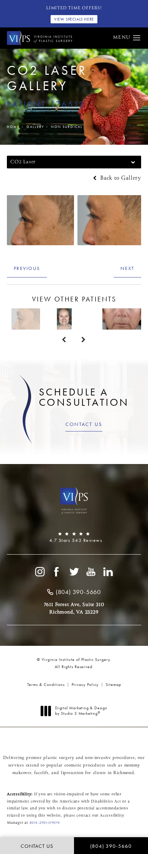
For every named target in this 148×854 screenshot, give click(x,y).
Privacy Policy (85, 684)
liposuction (72, 773)
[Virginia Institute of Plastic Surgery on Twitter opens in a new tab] (74, 572)
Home (13, 126)
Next (127, 268)
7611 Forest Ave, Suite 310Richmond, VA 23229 (74, 608)
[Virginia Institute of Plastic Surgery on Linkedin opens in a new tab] (108, 572)
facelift (41, 773)
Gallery (35, 126)
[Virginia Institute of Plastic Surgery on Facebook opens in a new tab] (57, 572)
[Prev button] (64, 339)
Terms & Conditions (46, 684)
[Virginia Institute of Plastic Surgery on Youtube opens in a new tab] (91, 572)
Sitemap (113, 684)
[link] (74, 537)
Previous (27, 268)
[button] (136, 38)
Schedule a (84, 397)
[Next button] (84, 339)
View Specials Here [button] (74, 19)
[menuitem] (39, 572)
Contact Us (84, 424)
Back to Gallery (119, 178)
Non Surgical (67, 126)
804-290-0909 (45, 823)
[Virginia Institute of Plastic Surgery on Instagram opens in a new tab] (39, 572)
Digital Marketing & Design (81, 710)
